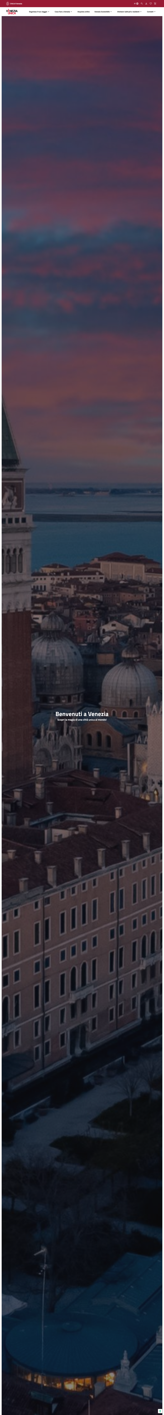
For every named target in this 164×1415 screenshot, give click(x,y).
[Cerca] (141, 3)
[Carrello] (156, 4)
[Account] (146, 3)
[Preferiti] (150, 3)
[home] (12, 11)
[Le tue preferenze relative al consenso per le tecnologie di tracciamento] (160, 1411)
